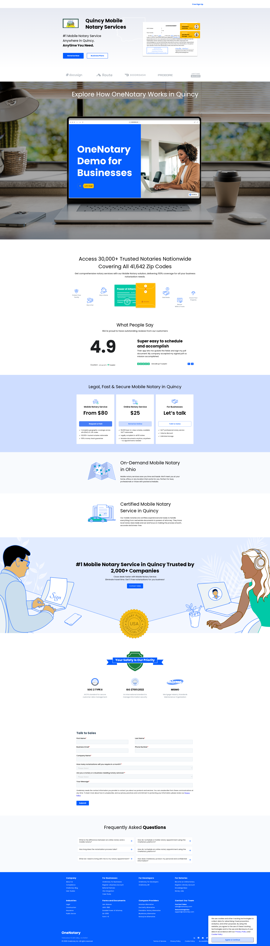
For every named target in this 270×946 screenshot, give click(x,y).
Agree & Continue (232, 940)
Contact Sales (135, 586)
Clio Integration (108, 891)
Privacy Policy (175, 941)
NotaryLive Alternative (147, 917)
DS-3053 (105, 913)
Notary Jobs (179, 891)
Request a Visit (95, 424)
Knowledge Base (181, 888)
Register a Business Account (113, 885)
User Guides (70, 891)
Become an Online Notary (184, 882)
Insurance (70, 910)
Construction (71, 907)
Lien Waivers (107, 904)
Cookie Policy (190, 941)
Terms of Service (159, 941)
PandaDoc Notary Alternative (150, 910)
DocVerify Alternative (147, 907)
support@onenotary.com (184, 911)
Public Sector (71, 913)
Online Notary (90, 4)
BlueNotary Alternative (147, 913)
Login (163, 4)
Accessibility (203, 941)
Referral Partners (108, 888)
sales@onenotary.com (183, 905)
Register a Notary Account (185, 885)
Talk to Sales (178, 4)
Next (192, 364)
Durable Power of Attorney (112, 910)
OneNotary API (144, 885)
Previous (189, 364)
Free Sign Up (197, 4)
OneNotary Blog (72, 888)
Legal (68, 904)
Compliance (70, 885)
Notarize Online (135, 424)
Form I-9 (105, 917)
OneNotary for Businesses (112, 882)
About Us (69, 882)
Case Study (106, 894)
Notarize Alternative (146, 904)
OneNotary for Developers (148, 882)
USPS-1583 (106, 907)
